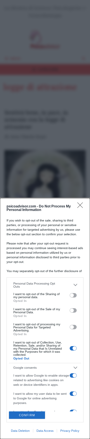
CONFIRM (27, 415)
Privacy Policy (69, 430)
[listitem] (45, 285)
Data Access (45, 430)
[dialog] (45, 318)
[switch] (73, 295)
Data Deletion (20, 430)
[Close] (81, 206)
